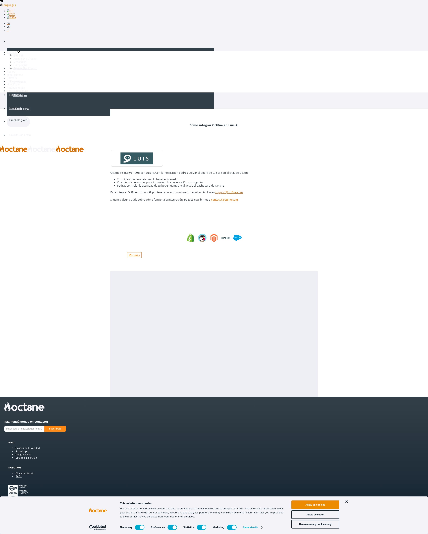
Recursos (15, 94)
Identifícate (15, 108)
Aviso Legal (22, 451)
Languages (9, 5)
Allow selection (315, 514)
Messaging (19, 81)
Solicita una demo (20, 135)
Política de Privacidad (28, 448)
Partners (12, 78)
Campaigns (20, 95)
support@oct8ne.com (229, 192)
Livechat (18, 54)
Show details (250, 527)
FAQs (19, 476)
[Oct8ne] (42, 151)
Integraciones (15, 74)
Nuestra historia (25, 473)
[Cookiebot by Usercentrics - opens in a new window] (98, 527)
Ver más (134, 255)
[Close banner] (346, 501)
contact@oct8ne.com (224, 199)
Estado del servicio (26, 457)
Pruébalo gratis (18, 120)
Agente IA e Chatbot (25, 68)
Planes (11, 71)
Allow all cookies (315, 504)
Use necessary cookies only (315, 524)
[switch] (172, 527)
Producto (14, 41)
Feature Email (21, 109)
